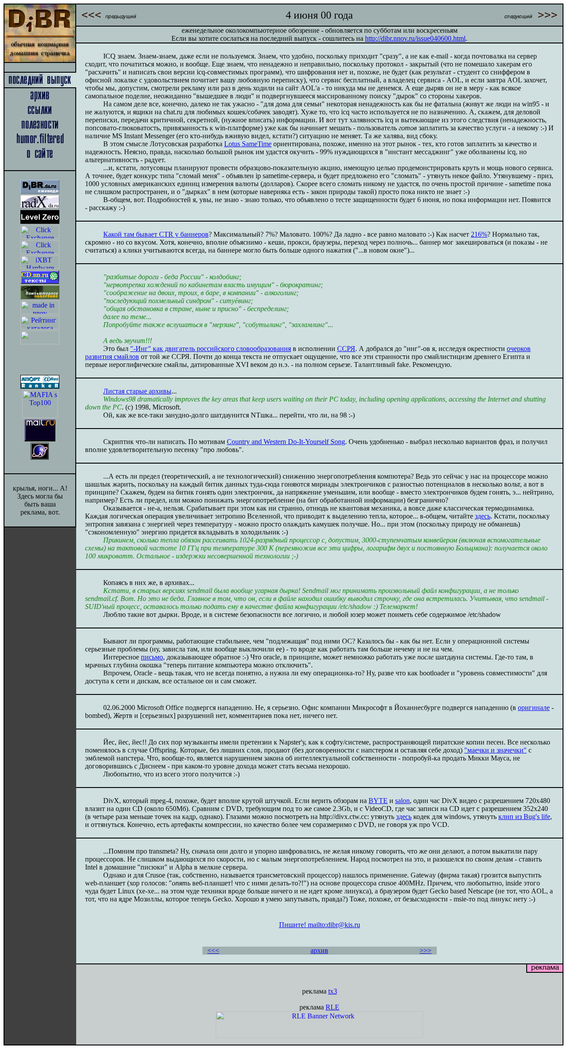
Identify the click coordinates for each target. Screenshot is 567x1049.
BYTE (378, 800)
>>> (425, 950)
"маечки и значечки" (495, 750)
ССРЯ (346, 348)
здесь (482, 516)
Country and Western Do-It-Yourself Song (286, 441)
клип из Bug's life (524, 816)
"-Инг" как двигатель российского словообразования (210, 348)
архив (319, 950)
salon (402, 800)
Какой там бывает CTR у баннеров (156, 234)
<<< (213, 950)
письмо (152, 657)
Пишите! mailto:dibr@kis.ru (319, 924)
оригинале (534, 707)
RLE (332, 1007)
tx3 (332, 991)
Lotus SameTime (248, 144)
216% (479, 234)
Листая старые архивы (137, 391)
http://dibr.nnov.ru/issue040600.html (415, 38)
